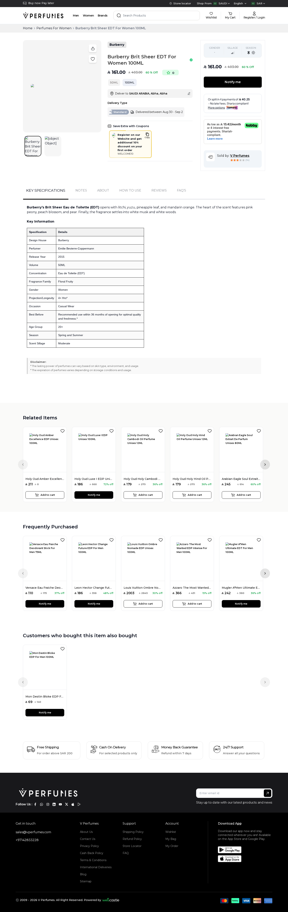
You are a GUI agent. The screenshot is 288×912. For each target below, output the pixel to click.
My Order (171, 846)
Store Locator (132, 846)
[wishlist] (63, 430)
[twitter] (66, 804)
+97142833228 (27, 840)
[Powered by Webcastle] (110, 900)
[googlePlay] (79, 804)
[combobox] (221, 3)
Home (28, 28)
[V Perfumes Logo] (43, 15)
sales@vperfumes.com (33, 832)
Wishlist (170, 832)
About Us (86, 832)
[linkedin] (54, 804)
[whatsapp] (41, 804)
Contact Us (87, 839)
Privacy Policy (89, 846)
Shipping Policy (133, 832)
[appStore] (72, 804)
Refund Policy (132, 839)
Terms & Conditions (93, 860)
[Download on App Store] (246, 858)
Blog (83, 874)
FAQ (126, 853)
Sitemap (85, 881)
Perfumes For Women (54, 28)
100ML (129, 82)
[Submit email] (267, 793)
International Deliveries (95, 867)
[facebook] (35, 804)
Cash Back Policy (91, 853)
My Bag (170, 839)
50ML (114, 82)
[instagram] (47, 804)
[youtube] (60, 804)
